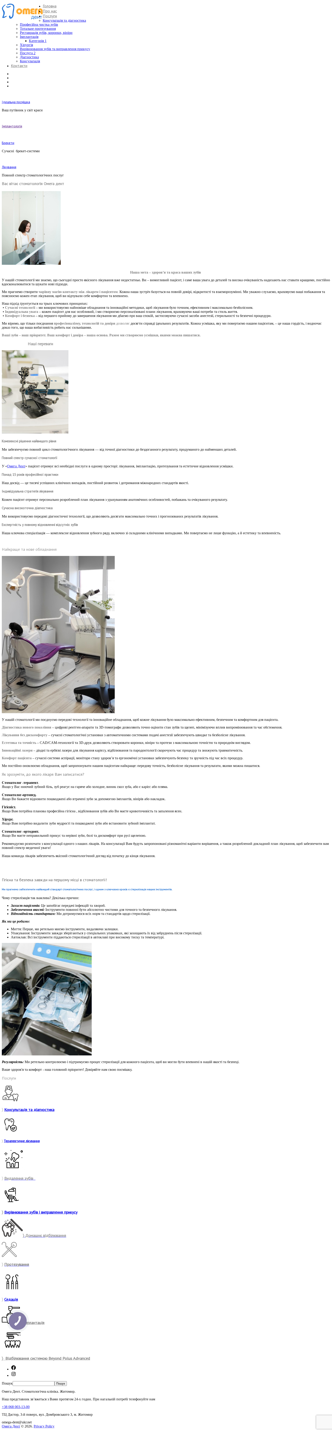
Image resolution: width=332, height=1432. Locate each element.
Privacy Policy (44, 1426)
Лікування (9, 167)
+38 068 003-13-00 (16, 1407)
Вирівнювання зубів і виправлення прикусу (40, 1212)
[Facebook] (13, 1369)
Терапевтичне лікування (22, 1141)
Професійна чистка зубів (39, 24)
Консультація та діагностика (64, 20)
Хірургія (26, 45)
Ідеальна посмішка (16, 102)
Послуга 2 (27, 53)
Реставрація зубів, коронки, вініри (46, 33)
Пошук (7, 1383)
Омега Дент (16, 466)
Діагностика (29, 57)
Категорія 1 (38, 41)
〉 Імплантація (32, 1322)
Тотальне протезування (38, 28)
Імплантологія (12, 126)
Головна (49, 6)
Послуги (50, 16)
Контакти (19, 65)
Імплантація (29, 37)
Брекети (8, 143)
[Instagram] (13, 1375)
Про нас (50, 11)
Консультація (30, 61)
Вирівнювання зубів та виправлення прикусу (55, 49)
